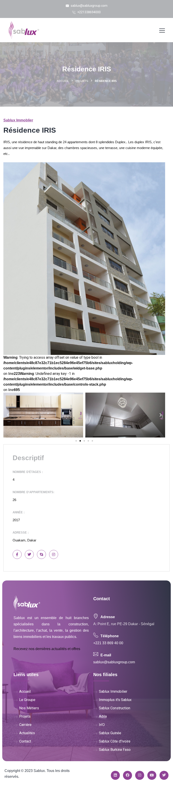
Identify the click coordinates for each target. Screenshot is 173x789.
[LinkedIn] (115, 775)
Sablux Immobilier (113, 691)
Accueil (63, 81)
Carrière (25, 725)
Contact (25, 741)
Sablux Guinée (110, 733)
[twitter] (163, 775)
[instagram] (139, 775)
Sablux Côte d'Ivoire (114, 741)
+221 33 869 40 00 (108, 643)
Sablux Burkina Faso (115, 749)
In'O (102, 725)
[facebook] (127, 775)
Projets (81, 81)
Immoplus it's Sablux (115, 700)
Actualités (27, 733)
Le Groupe (27, 700)
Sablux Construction (114, 708)
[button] (76, 441)
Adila (103, 716)
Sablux (39, 771)
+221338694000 (89, 12)
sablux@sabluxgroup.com (88, 5)
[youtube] (151, 775)
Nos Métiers (29, 708)
